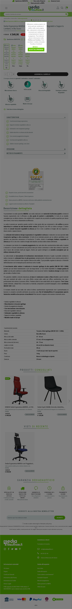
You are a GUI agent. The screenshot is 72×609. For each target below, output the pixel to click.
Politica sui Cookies (34, 40)
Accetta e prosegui (36, 49)
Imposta (35, 46)
